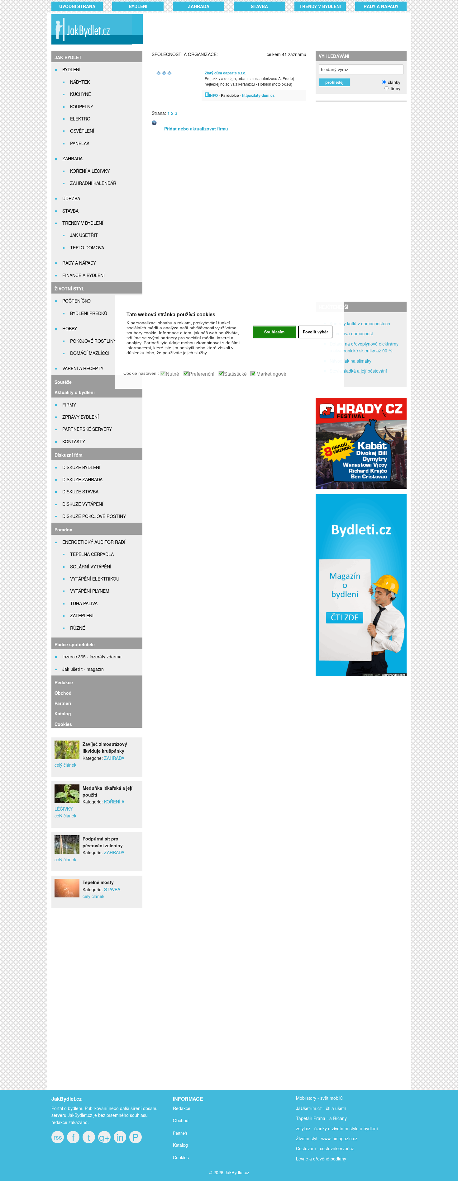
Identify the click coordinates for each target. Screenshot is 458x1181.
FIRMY (69, 405)
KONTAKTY (73, 441)
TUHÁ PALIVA (84, 603)
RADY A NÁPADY (381, 6)
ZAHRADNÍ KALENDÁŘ (93, 183)
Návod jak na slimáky (350, 361)
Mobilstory (306, 1098)
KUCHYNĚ (80, 94)
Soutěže (63, 382)
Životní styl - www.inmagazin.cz (326, 1138)
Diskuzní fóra (69, 455)
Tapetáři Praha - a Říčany (321, 1118)
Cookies (63, 724)
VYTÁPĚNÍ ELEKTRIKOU (94, 579)
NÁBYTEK (80, 82)
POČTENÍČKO (76, 301)
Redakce (64, 682)
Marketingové (271, 374)
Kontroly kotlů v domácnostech (360, 323)
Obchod (63, 693)
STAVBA (259, 6)
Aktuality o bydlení (75, 392)
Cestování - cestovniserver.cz (325, 1148)
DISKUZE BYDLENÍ (81, 467)
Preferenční (201, 374)
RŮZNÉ (77, 628)
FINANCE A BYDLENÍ (83, 275)
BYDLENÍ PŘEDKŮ (88, 313)
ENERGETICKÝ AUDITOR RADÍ (93, 542)
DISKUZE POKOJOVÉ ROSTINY (94, 516)
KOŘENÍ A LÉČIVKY (90, 171)
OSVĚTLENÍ (82, 131)
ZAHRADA (198, 6)
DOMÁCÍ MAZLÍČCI (89, 353)
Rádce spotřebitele (75, 644)
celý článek (65, 765)
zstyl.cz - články (311, 1128)
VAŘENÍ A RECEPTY (82, 368)
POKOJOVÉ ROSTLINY (93, 341)
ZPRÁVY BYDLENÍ (80, 417)
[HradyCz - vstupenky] (361, 487)
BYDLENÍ (138, 6)
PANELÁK (79, 143)
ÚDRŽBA (71, 198)
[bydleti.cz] (364, 679)
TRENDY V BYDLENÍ (320, 6)
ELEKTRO (80, 118)
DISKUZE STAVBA (80, 491)
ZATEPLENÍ (81, 615)
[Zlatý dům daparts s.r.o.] (207, 95)
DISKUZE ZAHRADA (82, 479)
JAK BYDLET (68, 57)
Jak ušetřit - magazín (83, 669)
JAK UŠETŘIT (84, 235)
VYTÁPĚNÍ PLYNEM (89, 591)
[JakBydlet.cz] (91, 44)
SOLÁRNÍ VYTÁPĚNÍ (90, 566)
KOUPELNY (81, 106)
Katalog (63, 713)
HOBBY (69, 328)
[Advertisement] (267, 30)
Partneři (63, 703)
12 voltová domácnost (351, 333)
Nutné (172, 374)
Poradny (63, 529)
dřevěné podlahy (329, 1158)
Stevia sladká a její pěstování (358, 371)
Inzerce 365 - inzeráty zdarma (92, 656)
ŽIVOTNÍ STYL (69, 288)
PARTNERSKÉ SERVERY (87, 429)
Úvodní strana (77, 6)
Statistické (235, 374)
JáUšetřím (306, 1108)
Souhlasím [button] (274, 332)
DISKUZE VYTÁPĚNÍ (82, 504)
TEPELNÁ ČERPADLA (92, 554)
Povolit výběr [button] (315, 332)
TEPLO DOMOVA (87, 247)
